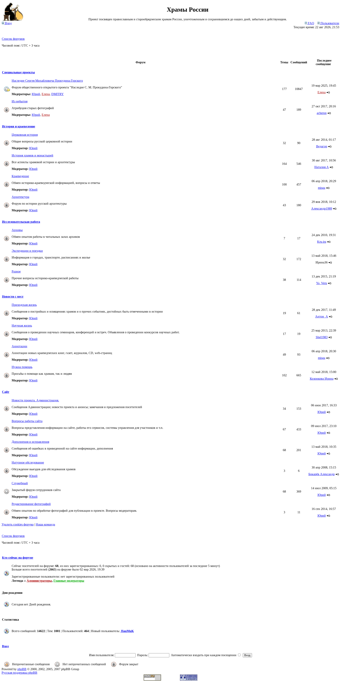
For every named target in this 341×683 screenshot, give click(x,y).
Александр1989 (321, 208)
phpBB (21, 669)
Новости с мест (12, 296)
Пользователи (329, 23)
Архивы (17, 230)
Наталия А (321, 167)
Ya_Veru (321, 283)
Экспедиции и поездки (27, 250)
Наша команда (45, 524)
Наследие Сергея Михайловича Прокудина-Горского (47, 80)
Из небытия (19, 101)
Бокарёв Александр (321, 474)
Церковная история (25, 134)
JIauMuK (127, 631)
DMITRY (57, 94)
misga (321, 187)
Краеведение (20, 176)
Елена (46, 94)
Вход (8, 23)
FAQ (310, 23)
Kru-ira (321, 241)
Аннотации (19, 346)
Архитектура (20, 197)
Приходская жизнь (24, 304)
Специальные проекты (18, 72)
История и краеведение (18, 126)
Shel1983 (322, 337)
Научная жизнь (22, 325)
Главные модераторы (68, 580)
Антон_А (321, 316)
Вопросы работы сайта (27, 421)
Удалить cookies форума (18, 524)
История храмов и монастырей (32, 155)
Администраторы (39, 580)
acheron (322, 113)
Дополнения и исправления (30, 441)
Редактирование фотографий (31, 504)
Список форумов (13, 38)
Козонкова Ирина (322, 378)
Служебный (20, 483)
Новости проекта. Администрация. (35, 400)
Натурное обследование (28, 462)
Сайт (5, 391)
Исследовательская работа (21, 221)
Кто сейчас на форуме (17, 557)
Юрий (36, 94)
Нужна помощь (22, 367)
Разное (16, 271)
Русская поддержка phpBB (19, 672)
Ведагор (321, 146)
